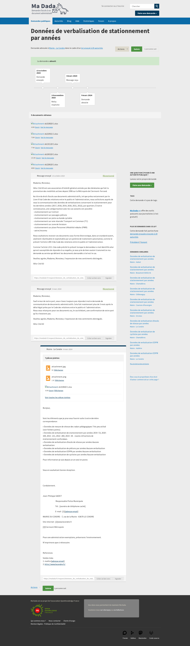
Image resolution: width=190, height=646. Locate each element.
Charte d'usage (69, 621)
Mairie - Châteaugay (137, 294)
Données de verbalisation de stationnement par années (142, 257)
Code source (154, 638)
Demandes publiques (40, 21)
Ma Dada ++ (135, 210)
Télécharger (58, 370)
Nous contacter (55, 621)
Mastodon (142, 638)
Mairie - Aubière (136, 348)
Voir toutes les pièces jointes (57, 397)
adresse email (71, 511)
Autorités (59, 21)
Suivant (144, 242)
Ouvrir (37, 127)
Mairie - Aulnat (135, 262)
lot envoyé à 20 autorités (92, 48)
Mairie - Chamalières (138, 283)
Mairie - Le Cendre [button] (55, 349)
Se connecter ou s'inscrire (113, 6)
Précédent (134, 242)
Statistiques (88, 21)
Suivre (137, 49)
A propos (112, 21)
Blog (69, 21)
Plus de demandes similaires (139, 364)
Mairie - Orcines (136, 316)
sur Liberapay (105, 610)
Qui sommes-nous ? (38, 621)
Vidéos (133, 638)
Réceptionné (108, 175)
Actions (121, 49)
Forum (101, 21)
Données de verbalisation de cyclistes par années (142, 332)
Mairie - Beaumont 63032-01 (140, 273)
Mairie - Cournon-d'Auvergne (141, 305)
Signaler (108, 278)
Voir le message (46, 127)
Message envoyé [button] (44, 175)
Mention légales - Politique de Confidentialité (48, 624)
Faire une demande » (147, 13)
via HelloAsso (118, 610)
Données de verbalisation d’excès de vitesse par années (144, 322)
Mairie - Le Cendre (57, 48)
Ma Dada (50, 8)
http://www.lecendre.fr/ (55, 564)
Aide (77, 21)
